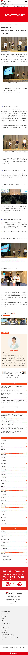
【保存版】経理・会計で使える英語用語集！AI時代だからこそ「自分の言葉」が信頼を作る (12, 432)
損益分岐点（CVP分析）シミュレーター (10, 637)
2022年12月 (3, 483)
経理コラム (3, 616)
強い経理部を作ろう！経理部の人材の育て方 (10, 390)
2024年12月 (3, 452)
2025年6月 (3, 449)
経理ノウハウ (4, 545)
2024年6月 (3, 457)
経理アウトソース (5, 539)
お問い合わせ (4, 620)
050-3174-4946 (6, 315)
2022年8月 (3, 494)
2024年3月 (3, 466)
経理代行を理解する (5, 632)
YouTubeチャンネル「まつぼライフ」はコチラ (15, 260)
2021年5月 (3, 520)
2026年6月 (3, 440)
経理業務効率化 (6, 551)
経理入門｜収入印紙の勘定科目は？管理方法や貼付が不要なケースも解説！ (12, 394)
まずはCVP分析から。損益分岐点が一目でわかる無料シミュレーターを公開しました (12, 420)
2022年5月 (3, 500)
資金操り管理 (6, 556)
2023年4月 (3, 471)
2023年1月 (3, 480)
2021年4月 (3, 523)
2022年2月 (3, 508)
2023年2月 (3, 477)
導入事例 (3, 531)
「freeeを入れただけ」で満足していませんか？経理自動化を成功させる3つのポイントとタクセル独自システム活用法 (13, 416)
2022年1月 (3, 511)
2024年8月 (3, 454)
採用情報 (3, 618)
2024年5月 (3, 460)
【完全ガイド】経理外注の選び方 (8, 424)
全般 (2, 536)
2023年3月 (3, 474)
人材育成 (5, 548)
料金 (2, 639)
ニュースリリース (4, 25)
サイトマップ (4, 625)
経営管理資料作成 (7, 559)
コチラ (13, 313)
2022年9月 (3, 491)
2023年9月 (3, 469)
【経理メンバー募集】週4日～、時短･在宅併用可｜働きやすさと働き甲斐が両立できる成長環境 (12, 401)
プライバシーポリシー (6, 623)
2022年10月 (3, 489)
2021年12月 (3, 514)
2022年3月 (3, 506)
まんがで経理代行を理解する (7, 635)
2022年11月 (3, 486)
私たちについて (4, 397)
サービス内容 (4, 630)
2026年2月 (3, 443)
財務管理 (3, 553)
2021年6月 (3, 517)
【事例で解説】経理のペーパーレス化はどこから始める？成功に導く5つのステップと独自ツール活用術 (12, 428)
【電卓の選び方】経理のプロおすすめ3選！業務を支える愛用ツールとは (13, 387)
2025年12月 (3, 446)
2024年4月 (3, 463)
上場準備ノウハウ (5, 542)
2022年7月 (3, 497)
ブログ (9, 25)
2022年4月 (3, 503)
